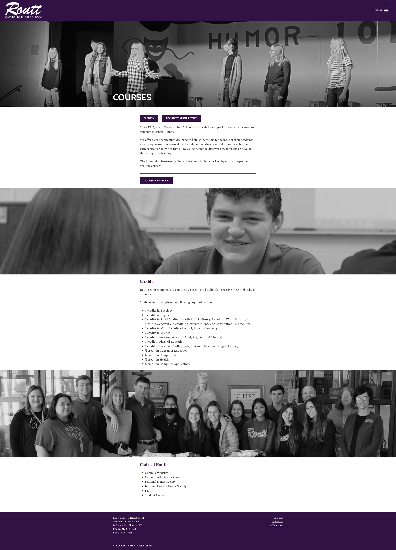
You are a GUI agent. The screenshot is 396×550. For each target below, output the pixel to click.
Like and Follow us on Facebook (276, 521)
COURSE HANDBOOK (156, 180)
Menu (378, 10)
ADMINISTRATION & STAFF (181, 118)
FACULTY (149, 118)
